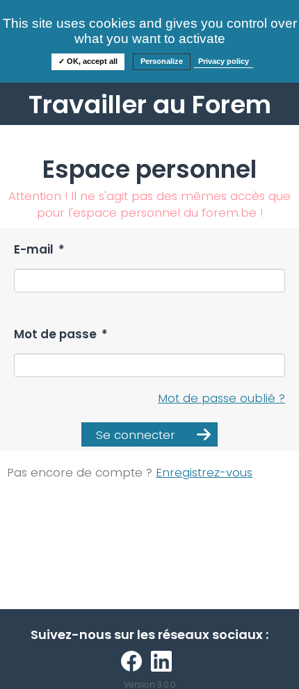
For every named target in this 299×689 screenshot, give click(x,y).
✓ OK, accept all (88, 61)
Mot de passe (61, 334)
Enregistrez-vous (204, 472)
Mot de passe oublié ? (221, 398)
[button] (149, 434)
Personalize (161, 61)
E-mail (39, 250)
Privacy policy (223, 61)
